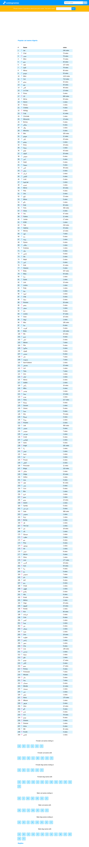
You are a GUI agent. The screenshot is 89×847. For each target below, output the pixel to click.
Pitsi (24, 190)
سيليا (24, 299)
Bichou (25, 122)
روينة (24, 239)
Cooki (25, 437)
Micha (25, 99)
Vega (25, 603)
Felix (24, 208)
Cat (24, 79)
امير (24, 159)
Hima (25, 557)
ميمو (24, 666)
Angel (25, 445)
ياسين (25, 253)
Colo (24, 617)
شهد (24, 233)
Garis (25, 442)
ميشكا (25, 402)
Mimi (24, 76)
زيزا (24, 276)
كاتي (24, 87)
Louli (24, 179)
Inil (24, 548)
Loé (24, 368)
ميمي (24, 56)
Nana (25, 697)
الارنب (25, 563)
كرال (24, 377)
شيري (25, 185)
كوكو (24, 150)
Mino (24, 59)
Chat (24, 53)
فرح (24, 494)
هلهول (25, 588)
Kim (24, 611)
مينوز (24, 643)
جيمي (25, 551)
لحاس (25, 735)
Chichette (26, 116)
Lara (24, 560)
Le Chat (25, 90)
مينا (24, 325)
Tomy (25, 400)
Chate (25, 586)
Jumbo (25, 219)
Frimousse (26, 672)
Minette (25, 686)
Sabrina (25, 228)
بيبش (24, 170)
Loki (24, 425)
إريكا (24, 517)
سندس (25, 651)
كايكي (25, 462)
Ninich (25, 102)
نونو (24, 85)
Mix (24, 334)
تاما (24, 311)
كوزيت (25, 328)
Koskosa (26, 248)
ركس (24, 385)
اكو (24, 709)
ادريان (25, 173)
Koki (24, 265)
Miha (24, 388)
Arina (25, 726)
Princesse (26, 465)
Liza (24, 649)
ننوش (25, 451)
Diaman (25, 723)
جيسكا (25, 417)
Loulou (25, 314)
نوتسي (25, 391)
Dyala (25, 279)
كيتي (24, 168)
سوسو (25, 73)
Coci (24, 488)
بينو (24, 540)
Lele (24, 282)
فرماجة (25, 614)
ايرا (24, 457)
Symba (25, 505)
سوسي (25, 431)
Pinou (25, 93)
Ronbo (25, 609)
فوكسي (25, 440)
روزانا (25, 420)
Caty (24, 113)
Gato (24, 511)
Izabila (25, 382)
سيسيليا (25, 534)
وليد (24, 251)
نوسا (24, 623)
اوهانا (24, 319)
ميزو (24, 337)
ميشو (24, 82)
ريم (24, 236)
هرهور (25, 703)
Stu (24, 256)
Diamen (25, 720)
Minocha (26, 130)
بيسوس (25, 514)
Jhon (24, 706)
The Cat (25, 525)
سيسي (25, 354)
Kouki (25, 597)
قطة (24, 65)
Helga (25, 474)
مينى (24, 485)
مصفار (25, 629)
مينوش (25, 156)
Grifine (25, 477)
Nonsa (25, 105)
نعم (24, 528)
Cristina (25, 107)
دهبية (24, 631)
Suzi (24, 566)
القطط (25, 606)
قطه (24, 483)
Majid (25, 259)
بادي (24, 712)
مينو (24, 62)
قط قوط (25, 182)
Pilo (24, 345)
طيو (24, 657)
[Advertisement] (44, 24)
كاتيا (24, 580)
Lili (24, 96)
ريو (24, 571)
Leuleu (25, 285)
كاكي (24, 663)
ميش (24, 694)
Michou (25, 231)
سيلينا (25, 654)
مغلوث (25, 537)
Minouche (26, 119)
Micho (25, 188)
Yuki (24, 225)
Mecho (25, 554)
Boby (25, 271)
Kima (25, 145)
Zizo (24, 374)
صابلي (25, 471)
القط (24, 67)
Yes (24, 213)
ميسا (24, 411)
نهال (24, 127)
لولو (24, 196)
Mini (24, 133)
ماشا (24, 480)
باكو (24, 202)
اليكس (25, 176)
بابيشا (25, 454)
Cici (24, 714)
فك (24, 523)
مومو (24, 717)
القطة (25, 153)
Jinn (24, 193)
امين (24, 262)
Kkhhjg (25, 110)
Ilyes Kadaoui (27, 362)
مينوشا (25, 165)
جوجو (24, 660)
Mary (24, 274)
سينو (24, 497)
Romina (25, 302)
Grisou (25, 408)
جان (24, 357)
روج (24, 291)
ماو (24, 577)
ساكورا (25, 348)
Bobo (25, 331)
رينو (24, 583)
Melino (25, 600)
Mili (24, 729)
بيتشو (24, 305)
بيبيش (25, 308)
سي (24, 692)
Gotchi (25, 503)
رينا (24, 568)
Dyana (25, 242)
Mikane (25, 700)
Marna (25, 379)
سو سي (25, 434)
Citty (24, 296)
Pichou (25, 669)
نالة (24, 531)
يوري (24, 397)
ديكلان (25, 245)
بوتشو (25, 142)
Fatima (25, 216)
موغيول (25, 546)
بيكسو (25, 591)
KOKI (25, 222)
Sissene (25, 268)
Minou (25, 70)
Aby (24, 594)
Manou (25, 342)
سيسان (25, 683)
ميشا (24, 394)
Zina (24, 634)
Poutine (25, 422)
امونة (24, 294)
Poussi (25, 460)
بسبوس (25, 574)
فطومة (25, 637)
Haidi (25, 162)
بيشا (24, 680)
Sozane (25, 405)
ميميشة (25, 689)
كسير (24, 620)
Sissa (25, 211)
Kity (24, 414)
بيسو (24, 500)
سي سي (25, 508)
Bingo (25, 468)
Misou (25, 199)
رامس (25, 640)
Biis (24, 491)
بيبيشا (25, 148)
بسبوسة (25, 359)
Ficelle (25, 732)
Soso (25, 316)
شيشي (25, 428)
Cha (24, 646)
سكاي (25, 125)
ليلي (24, 139)
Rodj (24, 288)
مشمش (25, 365)
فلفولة (25, 351)
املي (24, 339)
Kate (24, 205)
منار (24, 677)
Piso (24, 543)
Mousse (25, 674)
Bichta (25, 520)
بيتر (24, 626)
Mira (24, 322)
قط (24, 50)
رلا (24, 448)
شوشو (25, 136)
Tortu (24, 371)
